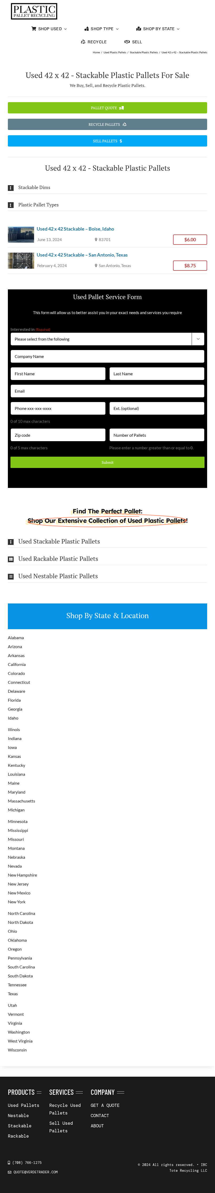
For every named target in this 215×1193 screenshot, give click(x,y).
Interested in (30, 329)
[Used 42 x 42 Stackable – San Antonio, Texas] (107, 260)
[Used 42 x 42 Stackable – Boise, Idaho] (107, 234)
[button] (107, 188)
